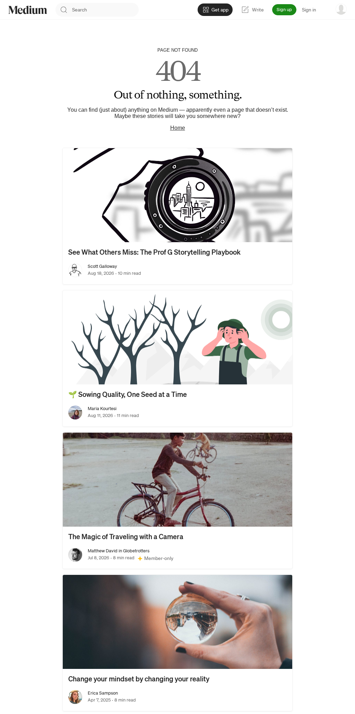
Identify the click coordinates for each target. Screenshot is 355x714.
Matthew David (103, 551)
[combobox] (105, 10)
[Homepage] (27, 10)
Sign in (309, 10)
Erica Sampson (103, 693)
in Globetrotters (133, 551)
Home (177, 128)
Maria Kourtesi (102, 408)
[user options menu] (341, 9)
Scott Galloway (102, 266)
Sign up (284, 9)
